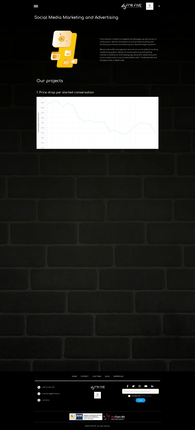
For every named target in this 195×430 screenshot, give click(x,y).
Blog (107, 376)
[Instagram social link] (140, 386)
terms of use (146, 396)
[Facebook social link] (127, 386)
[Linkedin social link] (152, 386)
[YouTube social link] (146, 386)
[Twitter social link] (133, 386)
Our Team (97, 376)
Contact (85, 376)
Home (74, 376)
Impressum (118, 376)
